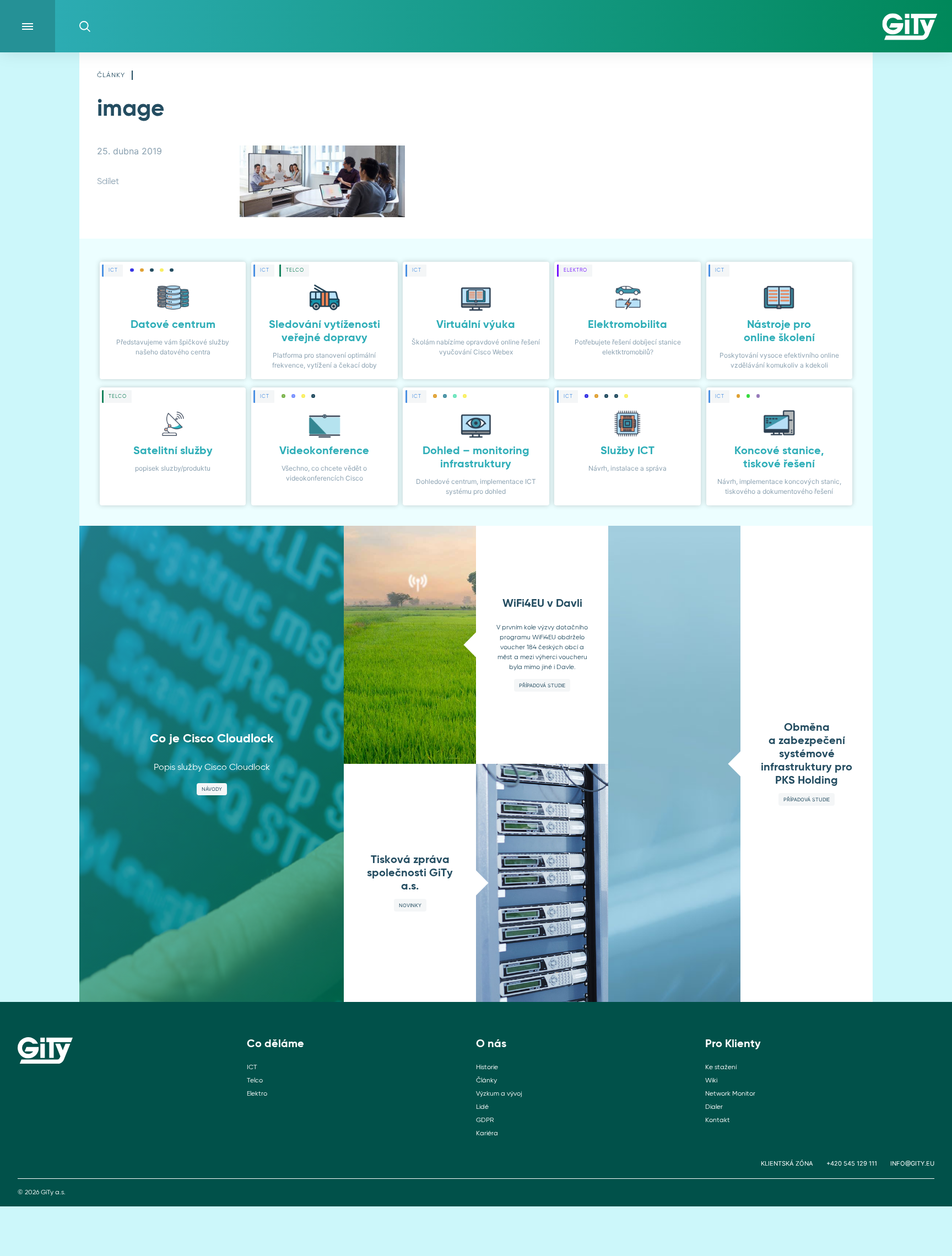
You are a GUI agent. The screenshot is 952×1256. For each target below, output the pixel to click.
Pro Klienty (733, 1044)
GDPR (485, 1120)
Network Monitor (730, 1094)
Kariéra (487, 1133)
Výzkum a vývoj (499, 1094)
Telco (255, 1080)
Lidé (482, 1107)
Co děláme (275, 1044)
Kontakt (717, 1120)
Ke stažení (721, 1067)
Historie (487, 1067)
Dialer (714, 1107)
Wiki (711, 1080)
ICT (252, 1067)
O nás (491, 1044)
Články (111, 75)
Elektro (257, 1094)
